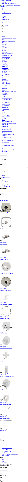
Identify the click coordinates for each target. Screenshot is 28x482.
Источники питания (4, 16)
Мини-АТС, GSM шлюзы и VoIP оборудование (7, 153)
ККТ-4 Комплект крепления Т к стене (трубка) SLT (5, 418)
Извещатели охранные (4, 47)
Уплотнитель (3, 185)
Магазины (3, 1)
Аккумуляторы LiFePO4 (4, 59)
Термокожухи (3, 39)
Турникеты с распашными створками (6, 87)
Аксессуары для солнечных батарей (6, 57)
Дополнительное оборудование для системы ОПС (7, 53)
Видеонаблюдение (4, 35)
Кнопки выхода (3, 97)
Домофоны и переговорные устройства (6, 451)
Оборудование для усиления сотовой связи (7, 131)
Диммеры (3, 146)
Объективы (3, 37)
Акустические (3, 49)
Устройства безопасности (5, 80)
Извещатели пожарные (4, 44)
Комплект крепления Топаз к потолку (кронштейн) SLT (5, 290)
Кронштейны (1, 228)
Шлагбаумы (3, 78)
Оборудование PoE (4, 118)
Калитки (3, 89)
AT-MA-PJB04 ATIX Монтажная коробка (4, 200)
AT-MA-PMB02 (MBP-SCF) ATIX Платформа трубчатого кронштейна (7, 376)
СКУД (2, 14)
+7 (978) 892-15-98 (5, 25)
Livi (2, 150)
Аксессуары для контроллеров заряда (6, 67)
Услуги (2, 460)
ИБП (2, 113)
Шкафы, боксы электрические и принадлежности (7, 140)
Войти (1, 473)
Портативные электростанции (5, 69)
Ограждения (3, 90)
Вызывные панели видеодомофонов (6, 104)
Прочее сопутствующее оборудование (6, 130)
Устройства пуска (4, 73)
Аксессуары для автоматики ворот (6, 85)
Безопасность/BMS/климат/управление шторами (7, 144)
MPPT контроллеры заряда (5, 66)
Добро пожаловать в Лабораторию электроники (5, 0)
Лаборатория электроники (4, 464)
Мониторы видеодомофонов (5, 103)
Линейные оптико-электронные (5, 51)
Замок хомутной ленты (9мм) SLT (3, 244)
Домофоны (3, 15)
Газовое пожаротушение (4, 72)
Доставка (3, 9)
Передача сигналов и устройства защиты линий (7, 40)
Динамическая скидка (4, 462)
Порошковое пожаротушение (5, 70)
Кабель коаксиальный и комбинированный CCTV (7, 133)
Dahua (3, 171)
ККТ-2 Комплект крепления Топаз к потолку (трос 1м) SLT (6, 304)
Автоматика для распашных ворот (6, 83)
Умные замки (3, 96)
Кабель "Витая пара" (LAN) (5, 132)
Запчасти (3, 110)
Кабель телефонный (4, 135)
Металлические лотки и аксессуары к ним (6, 139)
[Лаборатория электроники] (3, 6)
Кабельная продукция (4, 17)
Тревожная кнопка (4, 48)
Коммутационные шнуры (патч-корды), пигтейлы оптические (9, 123)
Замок (3, 180)
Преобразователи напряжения (5, 115)
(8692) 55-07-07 (6, 442)
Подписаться (2, 440)
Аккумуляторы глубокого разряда (5, 58)
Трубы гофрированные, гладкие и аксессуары (7, 137)
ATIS (2, 174)
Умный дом (3, 18)
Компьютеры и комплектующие (5, 19)
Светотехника (3, 141)
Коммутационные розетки (5, 126)
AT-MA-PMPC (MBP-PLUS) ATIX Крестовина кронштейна (6, 348)
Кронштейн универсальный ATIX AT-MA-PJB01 (5, 318)
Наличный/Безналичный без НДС (6, 3)
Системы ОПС (3, 12)
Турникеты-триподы (4, 86)
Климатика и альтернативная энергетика (6, 13)
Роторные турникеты (4, 88)
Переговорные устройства (5, 107)
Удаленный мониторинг (4, 64)
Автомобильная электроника (5, 152)
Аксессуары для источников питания (6, 116)
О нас (2, 7)
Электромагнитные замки (5, 94)
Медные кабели (3, 125)
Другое (2, 77)
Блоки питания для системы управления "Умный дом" (8, 145)
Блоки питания (3, 112)
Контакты (3, 10)
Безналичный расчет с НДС (13, 3)
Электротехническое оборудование (6, 136)
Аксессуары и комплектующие (5, 74)
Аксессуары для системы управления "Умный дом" (8, 149)
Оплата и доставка (4, 2)
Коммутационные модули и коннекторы (6, 128)
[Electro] (10, 5)
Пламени (3, 46)
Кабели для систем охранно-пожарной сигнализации (8, 134)
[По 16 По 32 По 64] (1, 194)
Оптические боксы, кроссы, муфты (6, 122)
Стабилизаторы (3, 114)
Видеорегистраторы (4, 36)
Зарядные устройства (4, 61)
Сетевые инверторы (4, 63)
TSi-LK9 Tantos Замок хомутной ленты (4, 229)
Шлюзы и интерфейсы (4, 148)
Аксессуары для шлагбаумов (5, 81)
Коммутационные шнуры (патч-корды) (6, 127)
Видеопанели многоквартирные (5, 109)
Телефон (1, 477)
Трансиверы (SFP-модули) (5, 124)
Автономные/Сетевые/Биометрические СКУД (7, 76)
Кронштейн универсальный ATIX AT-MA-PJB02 (5, 259)
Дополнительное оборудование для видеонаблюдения (6, 273)
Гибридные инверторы (4, 62)
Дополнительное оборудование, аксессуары (7, 98)
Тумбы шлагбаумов (4, 79)
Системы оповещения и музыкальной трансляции (7, 100)
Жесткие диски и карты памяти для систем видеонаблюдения (9, 38)
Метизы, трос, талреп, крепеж (5, 142)
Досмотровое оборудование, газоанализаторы (7, 99)
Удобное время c (2, 478)
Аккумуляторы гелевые (4, 60)
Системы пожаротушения (5, 449)
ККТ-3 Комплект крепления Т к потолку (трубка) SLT (5, 404)
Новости (3, 8)
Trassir (3, 175)
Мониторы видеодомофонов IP (5, 105)
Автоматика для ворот (4, 82)
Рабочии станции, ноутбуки (5, 151)
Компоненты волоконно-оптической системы (7, 121)
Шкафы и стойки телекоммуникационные (6, 129)
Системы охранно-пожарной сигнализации (7, 448)
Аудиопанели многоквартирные (5, 108)
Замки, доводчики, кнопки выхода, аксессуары (7, 92)
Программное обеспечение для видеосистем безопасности (8, 41)
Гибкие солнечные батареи (5, 56)
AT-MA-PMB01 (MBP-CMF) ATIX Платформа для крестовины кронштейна (7, 333)
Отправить (2, 481)
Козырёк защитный (4, 181)
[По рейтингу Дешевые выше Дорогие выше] (2, 193)
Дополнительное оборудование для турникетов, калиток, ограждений (10, 91)
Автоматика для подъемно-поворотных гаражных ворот (8, 84)
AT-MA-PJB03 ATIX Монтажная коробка (4, 274)
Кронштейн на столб (4, 182)
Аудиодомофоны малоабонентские (6, 102)
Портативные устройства (5, 68)
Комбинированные (4, 50)
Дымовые (3, 45)
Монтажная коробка (4, 184)
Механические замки (4, 93)
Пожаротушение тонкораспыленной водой (7, 71)
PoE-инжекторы (3, 119)
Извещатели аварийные (4, 52)
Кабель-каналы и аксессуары (5, 138)
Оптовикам (3, 23)
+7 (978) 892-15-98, (2, 442)
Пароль (1, 471)
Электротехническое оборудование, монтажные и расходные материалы (10, 454)
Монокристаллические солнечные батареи (7, 55)
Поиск (1, 154)
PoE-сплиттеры (3, 120)
